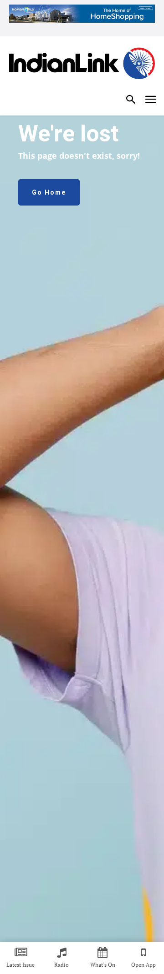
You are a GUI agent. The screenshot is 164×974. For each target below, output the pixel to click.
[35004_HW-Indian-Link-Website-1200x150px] (82, 14)
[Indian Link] (82, 65)
